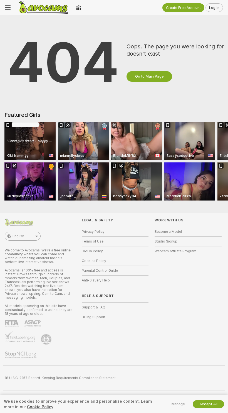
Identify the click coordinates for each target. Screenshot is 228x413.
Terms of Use (92, 241)
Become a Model (168, 232)
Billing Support (93, 317)
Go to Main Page (149, 76)
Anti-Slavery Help (96, 280)
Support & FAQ (93, 307)
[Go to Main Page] (43, 7)
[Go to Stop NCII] (21, 355)
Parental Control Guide (100, 271)
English (18, 236)
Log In (214, 8)
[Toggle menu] (8, 7)
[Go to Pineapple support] (47, 339)
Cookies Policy (94, 261)
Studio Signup (166, 241)
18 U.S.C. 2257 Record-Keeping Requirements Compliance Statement (60, 378)
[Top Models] (78, 7)
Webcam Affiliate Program (175, 251)
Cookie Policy (40, 407)
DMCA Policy (92, 251)
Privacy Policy (93, 232)
